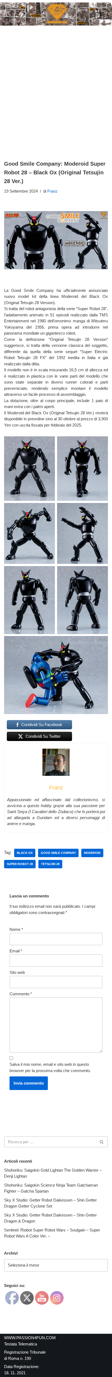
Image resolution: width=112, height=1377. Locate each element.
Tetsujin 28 (50, 864)
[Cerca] (102, 1141)
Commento (21, 994)
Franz (52, 191)
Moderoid (92, 852)
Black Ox (25, 852)
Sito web (17, 972)
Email (16, 951)
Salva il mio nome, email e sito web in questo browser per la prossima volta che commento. (50, 1067)
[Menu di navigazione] (101, 14)
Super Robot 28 (20, 864)
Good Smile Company (58, 852)
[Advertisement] (56, 84)
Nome (16, 929)
